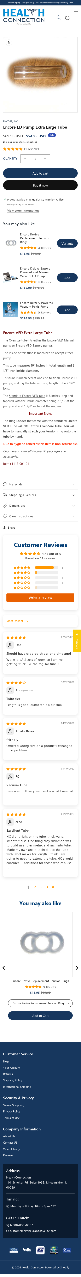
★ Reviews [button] (77, 640)
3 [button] (42, 887)
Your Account (11, 1068)
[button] (76, 13)
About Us (9, 1136)
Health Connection (33, 1267)
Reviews (8, 1155)
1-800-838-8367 (21, 1225)
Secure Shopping (13, 1105)
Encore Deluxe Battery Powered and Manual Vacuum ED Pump (35, 272)
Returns (8, 1074)
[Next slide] (77, 968)
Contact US (10, 1142)
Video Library (11, 1149)
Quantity (10, 158)
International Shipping (17, 1087)
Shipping (7, 141)
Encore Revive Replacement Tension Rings (34, 238)
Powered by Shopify (57, 1267)
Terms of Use (11, 1118)
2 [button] (35, 887)
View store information (23, 210)
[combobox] (59, 18)
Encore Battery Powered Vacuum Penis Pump (36, 304)
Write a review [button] (40, 597)
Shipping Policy (12, 1080)
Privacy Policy (11, 1111)
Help (6, 1061)
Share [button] (12, 527)
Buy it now (40, 185)
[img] (16, 637)
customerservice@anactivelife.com (33, 1231)
